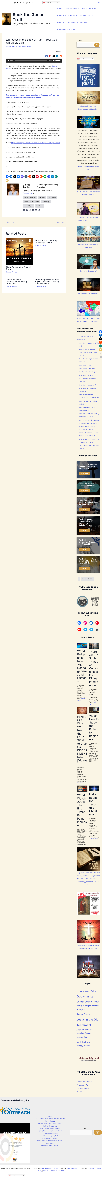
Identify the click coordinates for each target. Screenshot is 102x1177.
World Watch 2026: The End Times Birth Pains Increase (82, 810)
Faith (93, 991)
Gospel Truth (91, 1001)
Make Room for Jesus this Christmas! (93, 804)
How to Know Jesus (89, 8)
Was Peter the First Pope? (88, 372)
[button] (99, 2)
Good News (88, 997)
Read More (84, 474)
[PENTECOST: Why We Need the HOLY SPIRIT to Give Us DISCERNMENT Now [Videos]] (82, 710)
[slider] (58, 60)
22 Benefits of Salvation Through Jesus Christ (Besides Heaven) (88, 466)
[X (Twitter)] (27, 210)
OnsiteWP (90, 1168)
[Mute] (54, 61)
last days (88, 1030)
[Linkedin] (24, 2)
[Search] (97, 45)
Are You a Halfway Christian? (88, 294)
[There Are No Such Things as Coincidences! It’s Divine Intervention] (94, 646)
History (79, 1006)
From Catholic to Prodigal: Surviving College (47, 241)
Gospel (80, 1001)
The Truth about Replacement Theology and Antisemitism (87, 542)
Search (79, 40)
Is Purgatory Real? (85, 365)
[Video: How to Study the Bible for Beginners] (94, 710)
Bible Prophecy (71, 8)
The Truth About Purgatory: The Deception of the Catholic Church (85, 522)
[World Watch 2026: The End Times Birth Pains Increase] (82, 789)
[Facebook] (15, 2)
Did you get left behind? (88, 271)
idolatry (95, 1006)
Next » (90, 579)
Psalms (88, 1033)
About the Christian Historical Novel (49, 1141)
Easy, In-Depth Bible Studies (50, 1128)
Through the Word (83, 1085)
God (79, 996)
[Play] (8, 61)
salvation (82, 1037)
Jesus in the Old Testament (87, 1022)
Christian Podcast (12, 46)
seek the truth (83, 1042)
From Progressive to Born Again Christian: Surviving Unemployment (47, 281)
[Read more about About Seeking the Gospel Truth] (19, 251)
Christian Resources (50, 1126)
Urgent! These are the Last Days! (49, 1123)
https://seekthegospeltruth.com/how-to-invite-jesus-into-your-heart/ (35, 143)
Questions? (61, 22)
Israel (80, 1009)
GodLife (79, 1092)
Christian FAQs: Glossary (66, 29)
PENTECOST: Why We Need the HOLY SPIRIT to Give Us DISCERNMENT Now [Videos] (82, 740)
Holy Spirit (87, 1006)
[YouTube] (29, 2)
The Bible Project (83, 1088)
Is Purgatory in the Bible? (87, 368)
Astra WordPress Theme (49, 1168)
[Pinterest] (32, 2)
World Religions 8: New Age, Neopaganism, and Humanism (82, 666)
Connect (61, 1171)
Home (59, 8)
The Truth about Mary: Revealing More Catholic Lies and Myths (88, 561)
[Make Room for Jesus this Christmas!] (94, 788)
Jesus (86, 1010)
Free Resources (85, 15)
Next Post (61, 222)
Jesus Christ (84, 1014)
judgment (80, 1030)
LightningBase (72, 1168)
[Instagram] (21, 2)
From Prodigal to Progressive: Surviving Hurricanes (16, 281)
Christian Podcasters (49, 1138)
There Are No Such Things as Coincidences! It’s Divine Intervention (94, 668)
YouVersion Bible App (84, 1082)
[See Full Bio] (33, 193)
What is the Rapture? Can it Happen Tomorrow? (88, 484)
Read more (80, 783)
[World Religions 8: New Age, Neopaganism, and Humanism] (82, 645)
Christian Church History (66, 15)
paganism (80, 1033)
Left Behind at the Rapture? (78, 22)
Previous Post (8, 222)
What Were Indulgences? (87, 385)
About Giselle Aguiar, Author (50, 1136)
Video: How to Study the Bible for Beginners (94, 727)
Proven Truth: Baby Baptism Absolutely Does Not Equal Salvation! (88, 502)
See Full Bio (27, 193)
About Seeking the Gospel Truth (18, 268)
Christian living (83, 991)
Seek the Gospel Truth (29, 17)
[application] (34, 61)
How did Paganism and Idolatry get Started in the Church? (88, 352)
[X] (18, 2)
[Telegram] (26, 2)
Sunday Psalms (83, 1046)
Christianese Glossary (50, 1133)
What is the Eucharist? (86, 375)
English (48, 2)
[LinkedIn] (39, 210)
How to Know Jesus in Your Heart (50, 1131)
